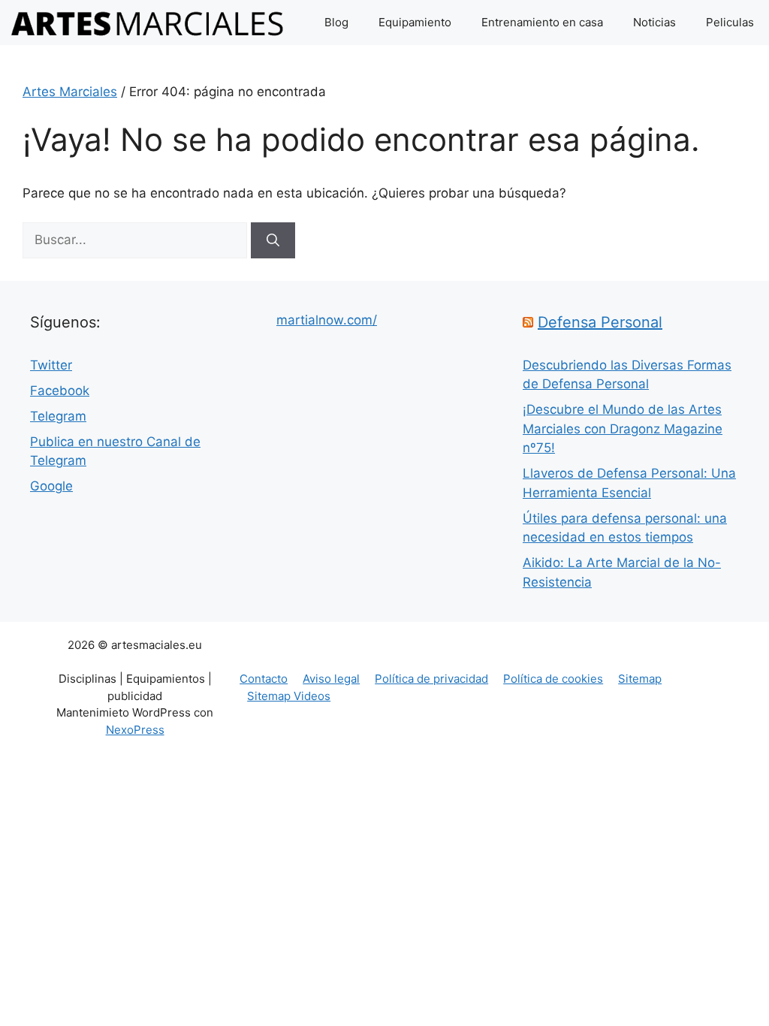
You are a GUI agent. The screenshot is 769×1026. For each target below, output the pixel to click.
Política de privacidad (431, 678)
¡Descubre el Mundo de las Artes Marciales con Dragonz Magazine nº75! (622, 428)
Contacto (264, 678)
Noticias (654, 22)
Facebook (59, 390)
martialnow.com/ (326, 319)
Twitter (51, 365)
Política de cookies (553, 678)
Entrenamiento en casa (542, 22)
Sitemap (640, 678)
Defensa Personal (600, 322)
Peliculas (730, 22)
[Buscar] (273, 240)
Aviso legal (331, 678)
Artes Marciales (70, 91)
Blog (336, 22)
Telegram (58, 416)
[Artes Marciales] (147, 22)
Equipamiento (414, 22)
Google (51, 485)
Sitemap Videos (288, 696)
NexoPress (135, 730)
